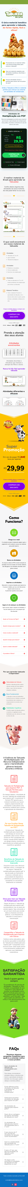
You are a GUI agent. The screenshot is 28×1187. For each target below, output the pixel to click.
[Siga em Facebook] (12, 1184)
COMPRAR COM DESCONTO (14, 315)
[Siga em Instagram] (15, 1184)
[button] (4, 216)
